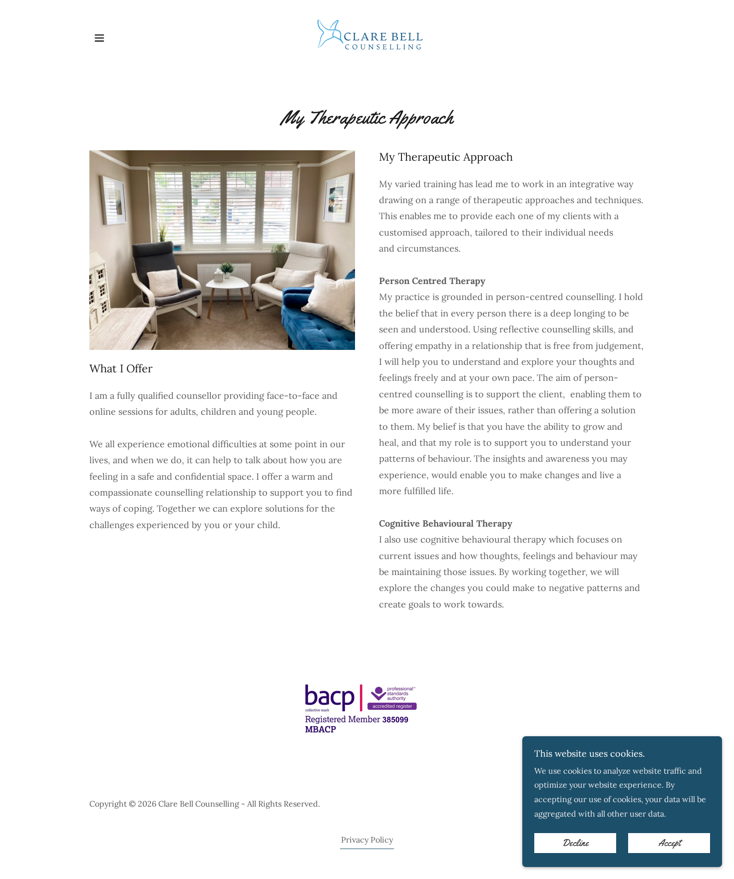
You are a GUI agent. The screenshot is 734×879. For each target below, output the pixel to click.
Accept (669, 843)
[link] (367, 37)
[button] (99, 38)
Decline (575, 843)
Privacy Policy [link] (367, 840)
